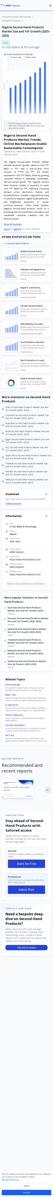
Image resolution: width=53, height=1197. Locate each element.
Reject (27, 1185)
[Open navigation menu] (50, 5)
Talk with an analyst (26, 947)
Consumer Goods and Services (16, 16)
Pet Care (9, 735)
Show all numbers (13, 224)
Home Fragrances (14, 715)
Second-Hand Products (18, 243)
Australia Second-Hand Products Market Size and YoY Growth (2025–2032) (26, 609)
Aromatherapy (12, 684)
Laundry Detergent (15, 725)
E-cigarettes (11, 704)
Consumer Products (11, 20)
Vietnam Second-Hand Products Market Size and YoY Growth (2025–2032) (28, 620)
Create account (13, 503)
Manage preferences (10, 1180)
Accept (26, 1192)
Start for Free (26, 864)
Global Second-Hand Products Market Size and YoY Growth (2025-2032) (27, 630)
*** (47, 165)
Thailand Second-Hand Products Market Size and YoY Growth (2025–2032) (26, 641)
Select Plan (26, 890)
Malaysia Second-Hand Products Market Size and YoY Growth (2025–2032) (26, 652)
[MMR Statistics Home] (11, 5)
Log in (7, 229)
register (17, 229)
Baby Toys (10, 694)
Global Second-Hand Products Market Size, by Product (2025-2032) (27, 663)
